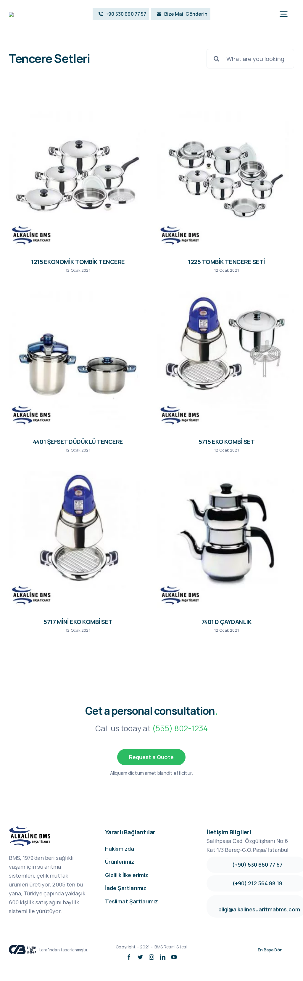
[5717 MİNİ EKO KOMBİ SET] (77, 539)
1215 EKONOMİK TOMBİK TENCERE (78, 262)
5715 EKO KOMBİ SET (226, 442)
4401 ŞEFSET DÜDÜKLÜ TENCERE (78, 442)
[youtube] (174, 957)
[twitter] (140, 957)
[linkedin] (162, 957)
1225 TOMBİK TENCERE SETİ (226, 262)
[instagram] (151, 957)
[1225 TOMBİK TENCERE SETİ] (225, 179)
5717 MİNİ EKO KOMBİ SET (77, 622)
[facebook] (129, 957)
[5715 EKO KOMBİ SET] (225, 359)
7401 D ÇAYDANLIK (227, 622)
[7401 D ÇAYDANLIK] (225, 539)
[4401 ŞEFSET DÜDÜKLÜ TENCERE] (77, 359)
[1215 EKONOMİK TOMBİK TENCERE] (77, 179)
